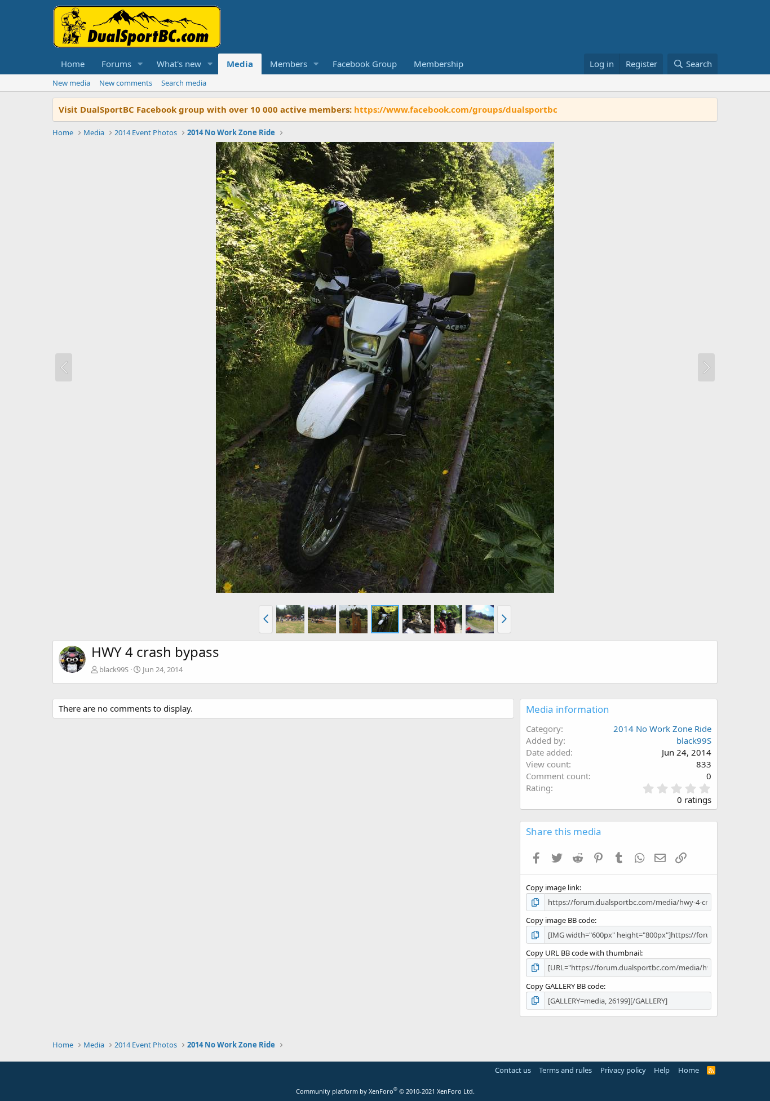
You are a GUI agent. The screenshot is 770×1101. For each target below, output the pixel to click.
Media (240, 63)
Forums (116, 63)
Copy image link (552, 887)
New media (71, 83)
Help (662, 1070)
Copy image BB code (560, 920)
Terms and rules (565, 1070)
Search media (183, 83)
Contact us (513, 1070)
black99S (114, 669)
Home (73, 63)
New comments (125, 83)
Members (288, 63)
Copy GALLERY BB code (565, 986)
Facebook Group (365, 63)
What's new (179, 63)
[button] (140, 64)
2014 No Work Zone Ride (662, 728)
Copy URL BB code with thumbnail (583, 953)
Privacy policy (623, 1070)
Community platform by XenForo (385, 1091)
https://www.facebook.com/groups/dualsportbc (455, 109)
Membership (438, 63)
